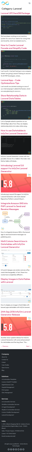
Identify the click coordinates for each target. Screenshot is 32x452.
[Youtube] (18, 449)
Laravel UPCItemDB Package (15, 13)
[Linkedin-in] (9, 449)
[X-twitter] (14, 449)
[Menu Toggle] (29, 3)
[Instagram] (21, 449)
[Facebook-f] (11, 449)
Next (28, 346)
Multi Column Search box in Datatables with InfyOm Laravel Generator (14, 244)
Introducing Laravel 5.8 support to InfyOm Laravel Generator (14, 168)
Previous (4, 346)
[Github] (16, 449)
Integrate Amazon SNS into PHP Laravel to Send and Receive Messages (14, 206)
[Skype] (23, 449)
